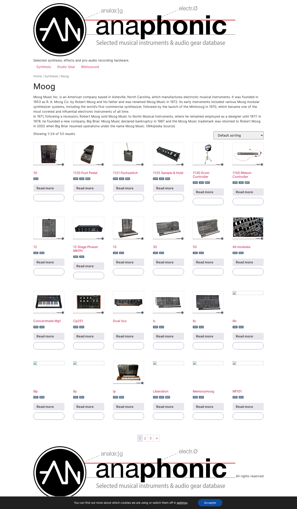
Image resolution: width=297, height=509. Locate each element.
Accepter (210, 502)
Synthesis (43, 67)
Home (37, 76)
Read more (45, 188)
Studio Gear (66, 67)
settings (182, 502)
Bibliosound (90, 67)
